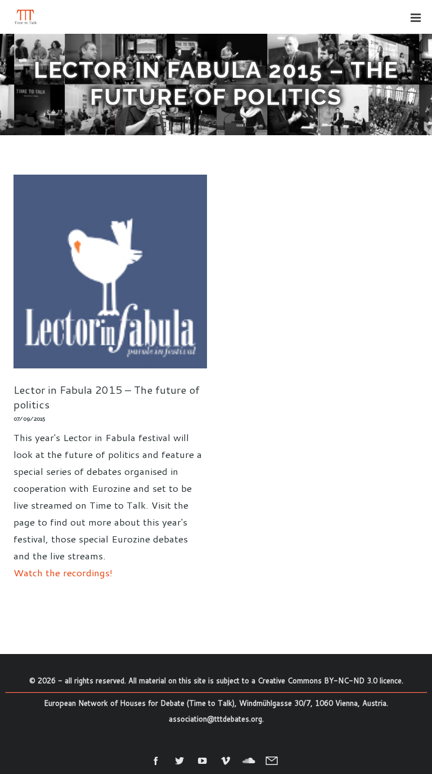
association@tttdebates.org (215, 719)
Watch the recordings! (63, 572)
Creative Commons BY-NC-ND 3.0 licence (330, 680)
